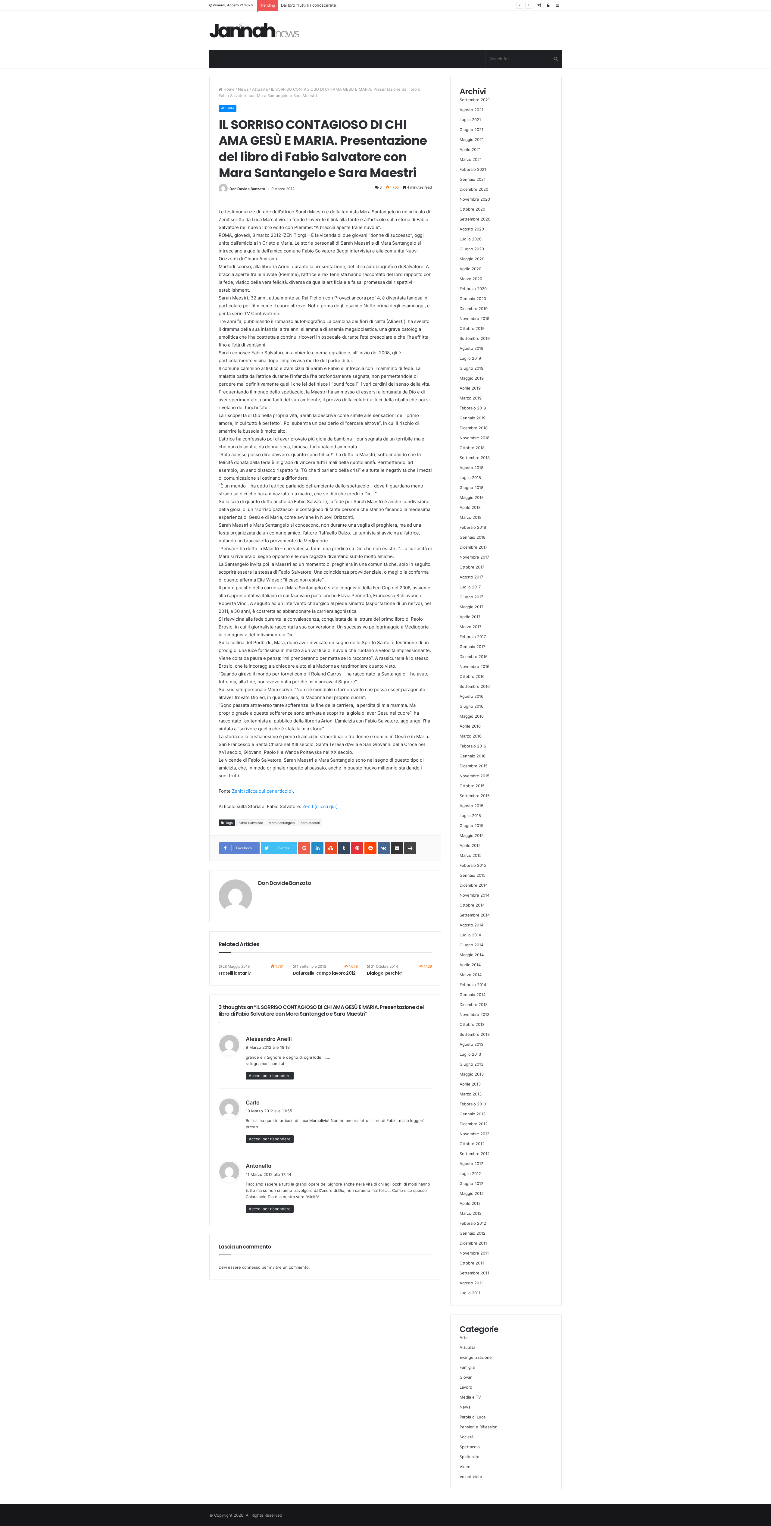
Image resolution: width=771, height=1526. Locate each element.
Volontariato (471, 1476)
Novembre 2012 (474, 1133)
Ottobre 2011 (472, 1263)
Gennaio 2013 (472, 1113)
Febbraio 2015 (473, 865)
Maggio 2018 (472, 497)
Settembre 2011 (474, 1273)
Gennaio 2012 (472, 1233)
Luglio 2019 (470, 358)
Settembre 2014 (475, 915)
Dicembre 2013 (474, 1004)
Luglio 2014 (470, 934)
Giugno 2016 (471, 706)
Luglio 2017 (470, 586)
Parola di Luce (473, 1417)
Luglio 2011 (470, 1292)
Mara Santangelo (282, 823)
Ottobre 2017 (472, 567)
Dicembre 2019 (474, 308)
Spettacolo (470, 1446)
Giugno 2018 (471, 487)
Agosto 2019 (471, 348)
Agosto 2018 (471, 467)
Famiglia (467, 1367)
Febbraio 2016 (473, 746)
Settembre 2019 (475, 338)
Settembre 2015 (475, 795)
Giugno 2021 (471, 129)
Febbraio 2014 (473, 984)
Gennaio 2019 (472, 417)
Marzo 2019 (471, 398)
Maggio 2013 (472, 1074)
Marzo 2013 (471, 1094)
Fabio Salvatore (251, 823)
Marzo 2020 (471, 278)
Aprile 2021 (470, 149)
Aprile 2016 (470, 726)
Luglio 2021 (470, 119)
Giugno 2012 (471, 1183)
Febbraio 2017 (473, 636)
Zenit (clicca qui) (320, 806)
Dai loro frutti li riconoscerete (308, 5)
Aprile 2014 (470, 964)
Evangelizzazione (476, 1357)
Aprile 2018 (470, 507)
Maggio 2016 (472, 716)
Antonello (258, 1166)
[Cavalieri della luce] (254, 30)
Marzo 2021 (471, 159)
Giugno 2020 (472, 248)
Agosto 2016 (471, 696)
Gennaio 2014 (472, 994)
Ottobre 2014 (472, 905)
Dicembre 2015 (474, 765)
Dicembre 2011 (473, 1243)
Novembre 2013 (474, 1014)
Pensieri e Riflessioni (479, 1426)
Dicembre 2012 (474, 1123)
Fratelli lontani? (235, 973)
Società (466, 1436)
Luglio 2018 (470, 477)
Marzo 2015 (471, 855)
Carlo (253, 1102)
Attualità (260, 89)
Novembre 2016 (474, 666)
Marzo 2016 (471, 736)
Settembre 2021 (475, 99)
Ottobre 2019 (472, 328)
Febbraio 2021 (473, 169)
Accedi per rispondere (270, 1075)
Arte (464, 1337)
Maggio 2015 (472, 835)
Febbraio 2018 (473, 527)
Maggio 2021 (472, 139)
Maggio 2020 (472, 258)
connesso (251, 1267)
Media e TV (470, 1397)
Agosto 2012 (471, 1163)
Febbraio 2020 (473, 288)
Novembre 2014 (474, 895)
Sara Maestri (310, 823)
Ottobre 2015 (472, 785)
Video (465, 1466)
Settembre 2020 (475, 219)
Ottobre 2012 (472, 1143)
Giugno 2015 (471, 825)
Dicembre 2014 (474, 885)
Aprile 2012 (470, 1203)
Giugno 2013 (471, 1064)
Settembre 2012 (475, 1153)
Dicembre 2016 (474, 656)
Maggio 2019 (472, 378)
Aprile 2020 (470, 268)
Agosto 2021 (471, 109)
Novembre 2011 (474, 1253)
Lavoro (466, 1387)
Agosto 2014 (471, 925)
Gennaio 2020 (473, 298)
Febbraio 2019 (473, 408)
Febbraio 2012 (473, 1223)
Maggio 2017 (471, 606)
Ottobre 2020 (472, 209)
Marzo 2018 (471, 517)
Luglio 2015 (470, 815)
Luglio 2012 (470, 1173)
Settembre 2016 (475, 686)
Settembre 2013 (475, 1034)
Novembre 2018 (474, 437)
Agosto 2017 (471, 577)
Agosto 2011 (471, 1282)
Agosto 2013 (471, 1044)
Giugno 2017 (471, 596)
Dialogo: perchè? (384, 973)
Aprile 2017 (470, 616)
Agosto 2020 (472, 229)
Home (228, 89)
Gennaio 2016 (472, 756)
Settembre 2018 (475, 457)
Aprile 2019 (470, 388)
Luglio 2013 (470, 1054)
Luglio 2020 (471, 239)
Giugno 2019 (471, 368)
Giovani (466, 1377)
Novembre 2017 (474, 557)
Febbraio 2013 (473, 1103)
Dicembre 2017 (473, 547)
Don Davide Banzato (247, 188)
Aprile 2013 (470, 1084)
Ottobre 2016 (472, 676)
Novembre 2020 (475, 199)
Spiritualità (469, 1456)
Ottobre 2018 (472, 447)
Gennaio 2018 (472, 537)
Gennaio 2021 (472, 179)
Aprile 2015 (470, 845)
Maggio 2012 (472, 1193)
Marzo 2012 (471, 1213)
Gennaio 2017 (472, 646)
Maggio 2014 (472, 954)
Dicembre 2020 (474, 189)
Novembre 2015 (474, 775)
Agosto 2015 (471, 805)
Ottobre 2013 (472, 1024)
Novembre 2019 (474, 318)
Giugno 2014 (471, 944)
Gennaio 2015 (472, 875)
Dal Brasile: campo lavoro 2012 (324, 973)
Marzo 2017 (470, 626)
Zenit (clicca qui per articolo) (262, 791)
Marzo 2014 (471, 974)
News (243, 89)
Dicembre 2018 (474, 427)
